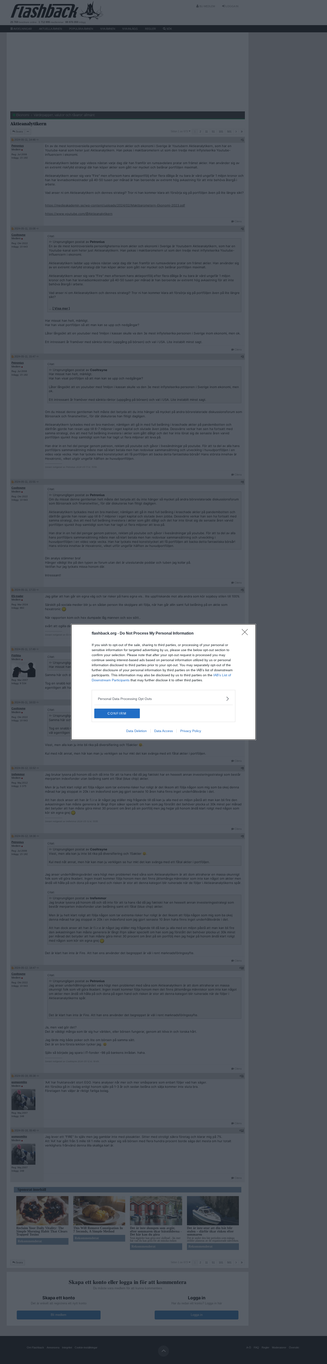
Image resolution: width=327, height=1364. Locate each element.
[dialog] (163, 682)
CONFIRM (117, 713)
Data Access (163, 731)
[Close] (246, 633)
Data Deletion (136, 731)
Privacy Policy (190, 731)
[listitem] (163, 698)
